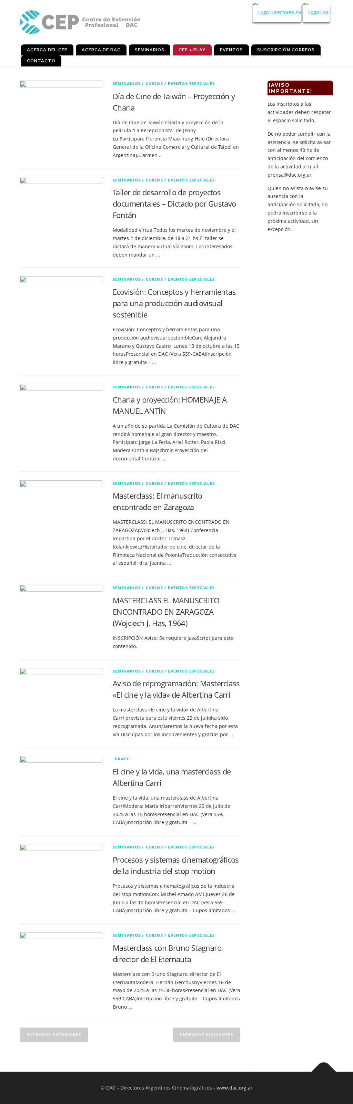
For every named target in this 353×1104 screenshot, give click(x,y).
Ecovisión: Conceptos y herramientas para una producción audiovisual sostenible (174, 303)
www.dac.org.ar (234, 1087)
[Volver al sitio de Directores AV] (277, 12)
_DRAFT (121, 758)
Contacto (41, 60)
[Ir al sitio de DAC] (316, 12)
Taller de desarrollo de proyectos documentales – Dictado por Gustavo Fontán (174, 203)
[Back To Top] (324, 1071)
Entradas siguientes (206, 1035)
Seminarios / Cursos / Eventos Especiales (164, 83)
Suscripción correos (286, 49)
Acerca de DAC (101, 49)
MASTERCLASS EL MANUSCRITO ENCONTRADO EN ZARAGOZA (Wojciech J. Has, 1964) (166, 611)
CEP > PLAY (192, 49)
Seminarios (149, 49)
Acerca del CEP (47, 49)
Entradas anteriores (54, 1035)
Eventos (231, 49)
